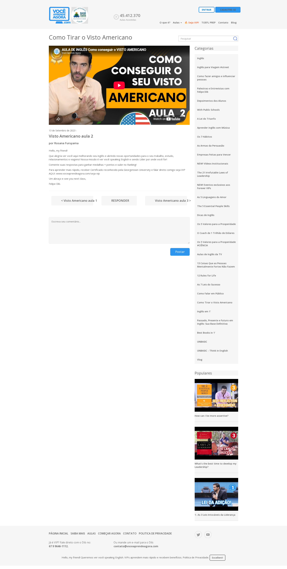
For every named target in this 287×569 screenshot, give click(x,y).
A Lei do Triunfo (206, 118)
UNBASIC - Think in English (212, 350)
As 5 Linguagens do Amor (211, 197)
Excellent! (217, 557)
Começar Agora (109, 533)
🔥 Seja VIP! (192, 22)
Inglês (200, 58)
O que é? (165, 22)
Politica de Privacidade (155, 533)
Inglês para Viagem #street (213, 67)
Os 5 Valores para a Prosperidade (216, 224)
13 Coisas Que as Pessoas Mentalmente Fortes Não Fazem (216, 265)
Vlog (199, 359)
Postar (180, 252)
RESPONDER (120, 201)
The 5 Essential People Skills (213, 206)
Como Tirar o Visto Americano (214, 302)
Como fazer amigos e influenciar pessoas (216, 78)
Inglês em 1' (204, 311)
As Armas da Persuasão (210, 145)
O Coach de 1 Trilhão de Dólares (215, 233)
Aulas (91, 533)
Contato (223, 22)
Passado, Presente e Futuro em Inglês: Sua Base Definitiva (215, 322)
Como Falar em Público (210, 293)
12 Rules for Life (206, 275)
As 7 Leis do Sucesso (208, 284)
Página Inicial (58, 533)
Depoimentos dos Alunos (211, 100)
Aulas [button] (176, 22)
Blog (234, 22)
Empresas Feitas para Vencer (214, 154)
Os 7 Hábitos (204, 136)
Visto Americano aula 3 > (171, 201)
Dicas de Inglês (205, 215)
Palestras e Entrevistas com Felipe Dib (213, 90)
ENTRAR (206, 9)
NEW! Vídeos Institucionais (212, 163)
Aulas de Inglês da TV (209, 254)
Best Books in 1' (206, 332)
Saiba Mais (78, 533)
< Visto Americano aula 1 (77, 201)
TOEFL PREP (208, 22)
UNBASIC (202, 341)
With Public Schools (208, 109)
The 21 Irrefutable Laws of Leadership (212, 174)
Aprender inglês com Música (213, 127)
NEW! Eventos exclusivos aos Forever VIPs (213, 186)
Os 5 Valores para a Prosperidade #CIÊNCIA (216, 243)
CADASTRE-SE (228, 9)
